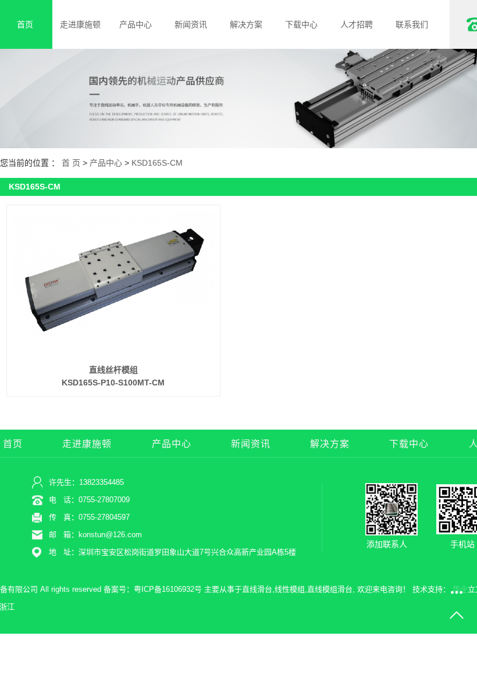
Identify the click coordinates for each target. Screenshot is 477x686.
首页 (13, 444)
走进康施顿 (80, 24)
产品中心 (135, 24)
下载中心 (301, 24)
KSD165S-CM (157, 162)
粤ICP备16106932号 (168, 589)
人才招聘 (356, 24)
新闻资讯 (191, 24)
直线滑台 (257, 589)
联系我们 (412, 24)
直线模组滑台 (330, 589)
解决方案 (246, 24)
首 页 (71, 162)
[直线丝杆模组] (114, 284)
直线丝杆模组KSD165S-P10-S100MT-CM (113, 376)
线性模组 (290, 589)
